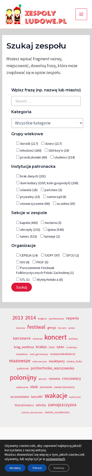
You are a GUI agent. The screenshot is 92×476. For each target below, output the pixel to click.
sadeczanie (22, 387)
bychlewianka (56, 318)
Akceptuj (15, 468)
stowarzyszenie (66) (34, 203)
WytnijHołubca (24, 405)
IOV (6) (24, 262)
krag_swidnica (24, 347)
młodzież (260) (30, 150)
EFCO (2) (72, 255)
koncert (55, 337)
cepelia (72, 318)
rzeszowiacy (71, 378)
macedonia (22, 354)
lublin (60, 347)
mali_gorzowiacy (39, 354)
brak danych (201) (32, 176)
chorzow (20, 328)
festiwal (36, 326)
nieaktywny (57, 361)
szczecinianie (19, 397)
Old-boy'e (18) (58, 150)
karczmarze (22, 338)
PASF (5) (42, 262)
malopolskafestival (62, 354)
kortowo (73, 338)
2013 (17, 317)
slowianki (46, 387)
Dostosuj (58, 468)
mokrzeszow (39, 361)
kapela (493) (28, 222)
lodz (52, 347)
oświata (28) (28, 190)
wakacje (56, 395)
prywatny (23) (29, 197)
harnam (62, 328)
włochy (41, 405)
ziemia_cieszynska (31, 412)
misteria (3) (52, 222)
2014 (30, 317)
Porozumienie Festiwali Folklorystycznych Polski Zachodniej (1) (45, 270)
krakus (41, 346)
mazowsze (19, 361)
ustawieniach (55, 459)
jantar (71, 328)
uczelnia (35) (65, 203)
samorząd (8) (56, 197)
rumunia (54, 379)
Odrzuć (37, 468)
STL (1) (24, 279)
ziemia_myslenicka (56, 412)
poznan (43, 378)
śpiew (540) (55, 229)
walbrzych (75, 397)
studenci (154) (64, 157)
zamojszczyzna (62, 404)
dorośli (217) (28, 143)
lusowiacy (71, 347)
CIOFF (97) (52, 255)
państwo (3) (53, 190)
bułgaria (42, 318)
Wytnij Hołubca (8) (49, 279)
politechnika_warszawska (52, 368)
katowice (37, 338)
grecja (51, 328)
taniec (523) (28, 236)
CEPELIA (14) (28, 255)
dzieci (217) (53, 143)
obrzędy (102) (29, 229)
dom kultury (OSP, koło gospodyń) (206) (48, 183)
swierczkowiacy (64, 387)
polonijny (23, 377)
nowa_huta (74, 361)
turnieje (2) (51, 236)
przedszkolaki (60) (33, 157)
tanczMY (37, 397)
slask (34, 386)
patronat (23, 368)
